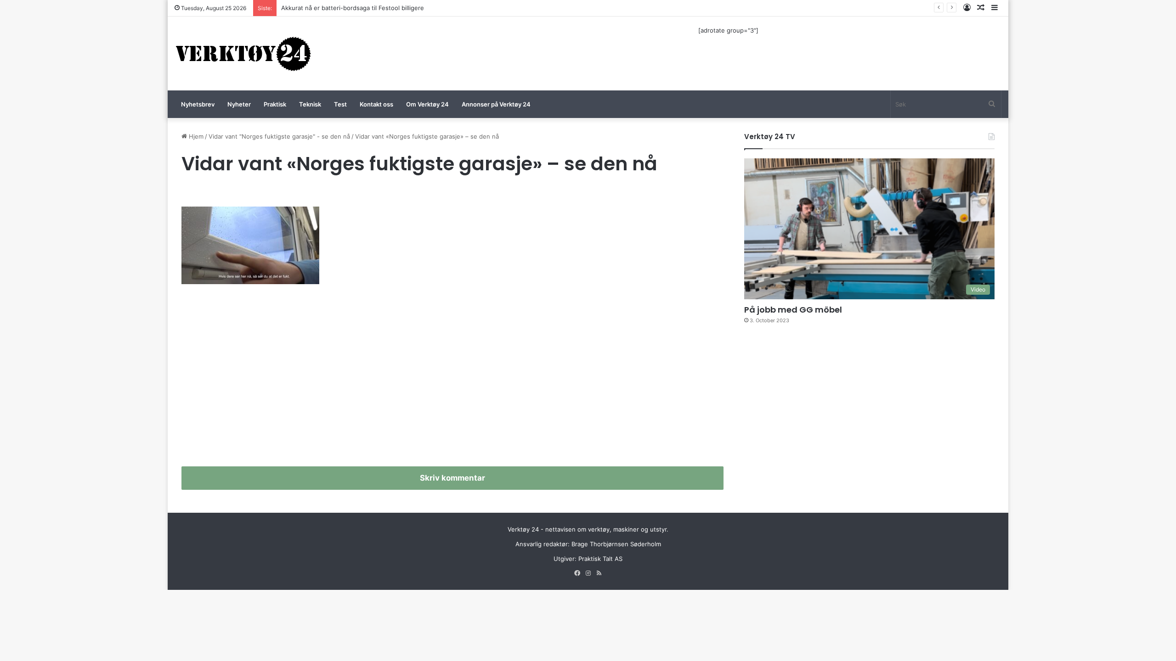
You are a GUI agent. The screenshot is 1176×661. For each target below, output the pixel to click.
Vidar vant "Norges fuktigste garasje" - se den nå (279, 136)
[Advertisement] (452, 379)
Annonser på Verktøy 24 (496, 104)
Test (340, 104)
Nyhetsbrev (198, 104)
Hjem (195, 136)
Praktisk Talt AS (600, 558)
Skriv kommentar (452, 477)
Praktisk (275, 104)
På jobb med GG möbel (793, 309)
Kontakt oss (376, 104)
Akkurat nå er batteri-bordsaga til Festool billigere (352, 7)
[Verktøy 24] (243, 53)
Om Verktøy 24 (427, 104)
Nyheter (239, 104)
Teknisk (310, 104)
